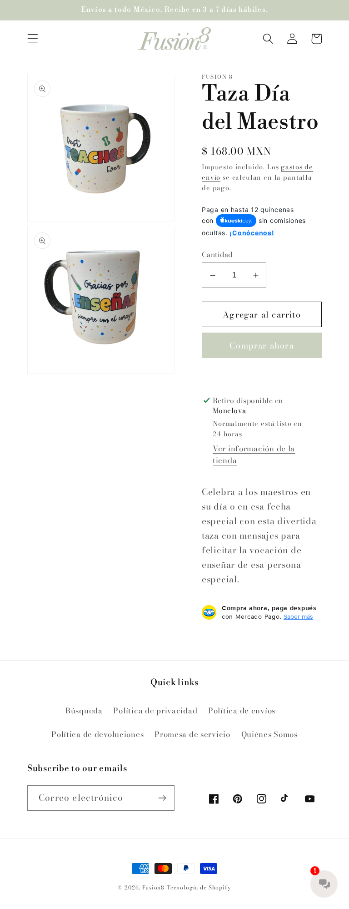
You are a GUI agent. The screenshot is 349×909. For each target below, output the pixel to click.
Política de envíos (241, 711)
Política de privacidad (155, 711)
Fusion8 (153, 887)
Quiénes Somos (269, 734)
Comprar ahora (261, 345)
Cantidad (217, 254)
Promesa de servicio (192, 734)
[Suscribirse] (162, 798)
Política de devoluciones (97, 734)
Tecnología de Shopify (199, 887)
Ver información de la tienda (254, 454)
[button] (33, 39)
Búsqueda (84, 711)
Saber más (298, 616)
